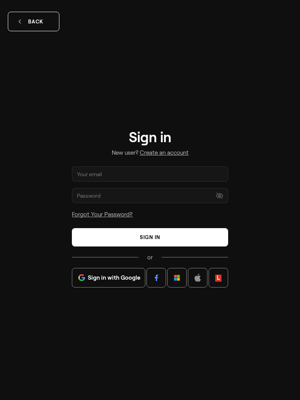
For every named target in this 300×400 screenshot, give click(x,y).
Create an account (164, 152)
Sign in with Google (114, 277)
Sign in (150, 237)
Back (35, 21)
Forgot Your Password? (102, 214)
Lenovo (218, 277)
